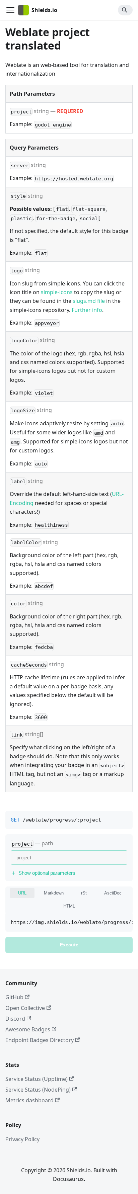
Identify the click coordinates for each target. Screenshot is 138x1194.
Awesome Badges (27, 1029)
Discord (15, 1018)
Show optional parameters (46, 873)
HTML (69, 906)
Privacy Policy (22, 1139)
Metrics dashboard (29, 1100)
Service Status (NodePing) (38, 1089)
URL (22, 893)
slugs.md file (89, 301)
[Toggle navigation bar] (10, 10)
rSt (84, 893)
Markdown (54, 893)
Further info (87, 310)
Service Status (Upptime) (36, 1079)
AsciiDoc (113, 893)
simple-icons (57, 292)
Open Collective (25, 1008)
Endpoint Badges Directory (39, 1040)
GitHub (14, 997)
